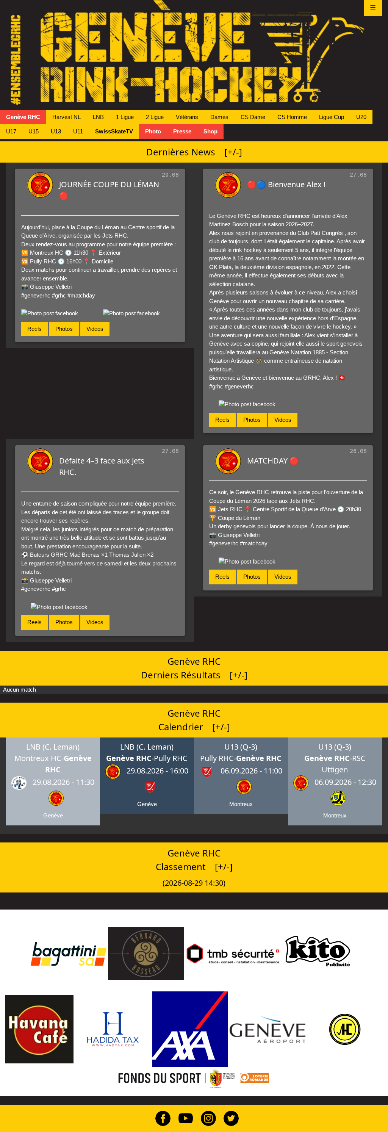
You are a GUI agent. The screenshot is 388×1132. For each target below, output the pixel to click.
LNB (98, 117)
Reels (34, 329)
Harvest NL (66, 117)
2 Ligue (155, 117)
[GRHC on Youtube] (182, 1118)
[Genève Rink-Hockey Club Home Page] (194, 52)
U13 (56, 131)
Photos (64, 329)
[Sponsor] (68, 953)
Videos (94, 329)
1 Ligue (125, 117)
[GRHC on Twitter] (228, 1118)
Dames (219, 117)
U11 (78, 131)
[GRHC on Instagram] (205, 1118)
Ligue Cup (331, 117)
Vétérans (187, 117)
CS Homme (292, 117)
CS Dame (253, 117)
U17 (11, 131)
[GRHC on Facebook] (160, 1118)
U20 (361, 117)
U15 (33, 131)
